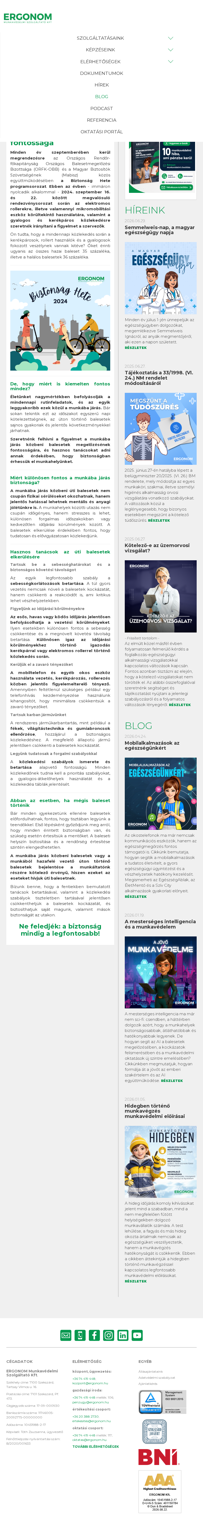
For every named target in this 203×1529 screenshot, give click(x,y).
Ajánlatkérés (148, 1384)
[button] (101, 38)
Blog (101, 96)
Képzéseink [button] (100, 49)
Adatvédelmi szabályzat (157, 1378)
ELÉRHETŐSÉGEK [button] (100, 61)
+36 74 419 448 (83, 1379)
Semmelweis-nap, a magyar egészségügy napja (160, 230)
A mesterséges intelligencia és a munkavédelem (160, 924)
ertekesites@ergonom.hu (91, 1421)
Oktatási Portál (102, 131)
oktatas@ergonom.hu (89, 1440)
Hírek (102, 85)
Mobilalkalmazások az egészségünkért (152, 745)
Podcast (101, 108)
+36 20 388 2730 (85, 1416)
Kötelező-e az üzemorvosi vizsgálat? (157, 548)
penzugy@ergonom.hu (90, 1402)
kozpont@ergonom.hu (90, 1383)
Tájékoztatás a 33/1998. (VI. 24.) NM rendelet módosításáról (159, 378)
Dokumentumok (101, 73)
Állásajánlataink (151, 1371)
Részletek (135, 348)
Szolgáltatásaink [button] (100, 38)
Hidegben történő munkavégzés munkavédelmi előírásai (155, 1111)
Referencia (101, 120)
